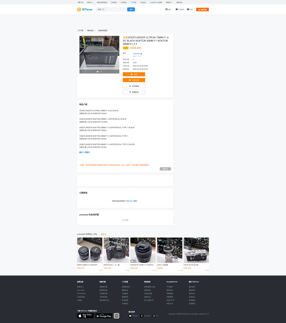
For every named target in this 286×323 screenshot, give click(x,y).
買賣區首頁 (126, 287)
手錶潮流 (125, 303)
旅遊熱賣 (147, 290)
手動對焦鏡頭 (102, 30)
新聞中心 (80, 287)
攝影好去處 (149, 287)
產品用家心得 (104, 300)
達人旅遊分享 (149, 300)
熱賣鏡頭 (170, 297)
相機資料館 (103, 287)
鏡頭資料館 (103, 290)
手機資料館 (103, 293)
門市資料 (170, 287)
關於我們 (192, 287)
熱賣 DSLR (170, 300)
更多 (103, 234)
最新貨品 (170, 290)
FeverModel (81, 293)
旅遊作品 (147, 297)
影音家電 (125, 300)
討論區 (79, 300)
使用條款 (192, 300)
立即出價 (135, 80)
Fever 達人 (81, 290)
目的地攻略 (148, 293)
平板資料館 (103, 297)
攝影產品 (90, 30)
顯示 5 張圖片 (84, 152)
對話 (135, 74)
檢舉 (166, 169)
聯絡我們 (192, 290)
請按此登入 (130, 201)
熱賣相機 (170, 293)
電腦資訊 (125, 297)
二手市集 (80, 30)
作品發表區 (81, 297)
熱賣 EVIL (170, 303)
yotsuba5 (137, 53)
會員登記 (192, 297)
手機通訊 (125, 293)
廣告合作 (192, 293)
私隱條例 (192, 303)
